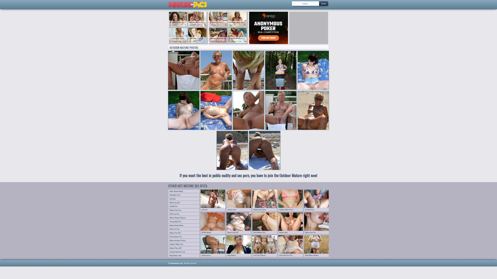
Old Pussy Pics (175, 214)
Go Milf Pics (174, 206)
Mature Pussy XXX (176, 248)
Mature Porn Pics (175, 210)
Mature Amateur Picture (178, 240)
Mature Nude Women (176, 225)
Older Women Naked (176, 191)
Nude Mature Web (175, 255)
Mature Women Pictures (178, 217)
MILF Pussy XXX (175, 202)
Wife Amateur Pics (176, 236)
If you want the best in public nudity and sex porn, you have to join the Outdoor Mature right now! (248, 175)
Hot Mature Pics (175, 195)
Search (323, 3)
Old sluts (173, 198)
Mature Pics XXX (175, 232)
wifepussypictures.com (177, 251)
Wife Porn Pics (175, 229)
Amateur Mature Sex (176, 244)
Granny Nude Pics (175, 221)
